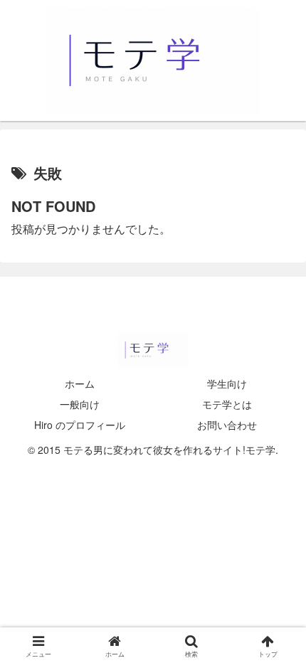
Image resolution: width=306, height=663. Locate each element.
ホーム (80, 383)
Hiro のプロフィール (79, 425)
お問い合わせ (227, 425)
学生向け (227, 383)
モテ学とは (227, 404)
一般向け (80, 404)
